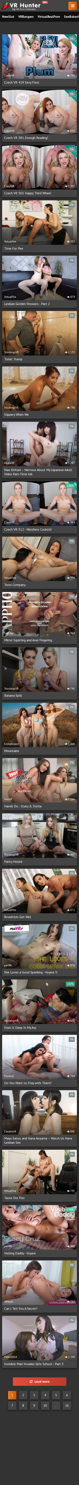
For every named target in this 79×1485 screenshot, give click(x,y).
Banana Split (13, 695)
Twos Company (14, 585)
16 (67, 1406)
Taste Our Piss (14, 1198)
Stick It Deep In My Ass (20, 1027)
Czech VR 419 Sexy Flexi (21, 82)
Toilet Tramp (13, 359)
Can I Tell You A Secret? (20, 1308)
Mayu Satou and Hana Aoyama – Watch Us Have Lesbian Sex (38, 1140)
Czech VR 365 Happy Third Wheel (27, 193)
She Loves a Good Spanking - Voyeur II (31, 972)
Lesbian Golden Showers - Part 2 (27, 304)
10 (45, 1406)
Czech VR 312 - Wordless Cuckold (27, 529)
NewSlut (8, 17)
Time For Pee (13, 248)
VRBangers (26, 17)
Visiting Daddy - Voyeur (20, 1253)
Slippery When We (16, 414)
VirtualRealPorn (49, 17)
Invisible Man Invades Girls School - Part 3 (34, 1364)
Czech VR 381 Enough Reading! (26, 138)
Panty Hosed (13, 861)
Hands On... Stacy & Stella (23, 806)
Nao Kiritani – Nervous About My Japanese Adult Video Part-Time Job (38, 472)
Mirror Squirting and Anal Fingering (28, 640)
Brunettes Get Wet (17, 917)
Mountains (11, 751)
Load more (42, 1381)
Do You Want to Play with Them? (28, 1083)
